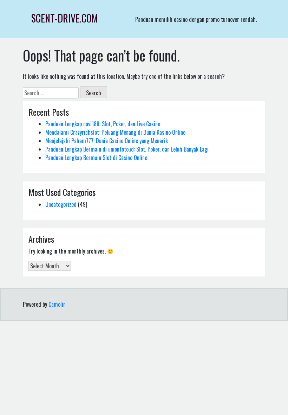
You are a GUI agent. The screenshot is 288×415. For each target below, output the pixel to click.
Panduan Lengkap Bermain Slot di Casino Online (96, 157)
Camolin (57, 304)
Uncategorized (61, 204)
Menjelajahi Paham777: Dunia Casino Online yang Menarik (106, 140)
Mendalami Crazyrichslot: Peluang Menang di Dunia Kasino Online (115, 132)
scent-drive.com (64, 18)
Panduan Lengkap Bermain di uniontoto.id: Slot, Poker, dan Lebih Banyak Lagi (127, 149)
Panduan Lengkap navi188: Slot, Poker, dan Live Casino (102, 124)
